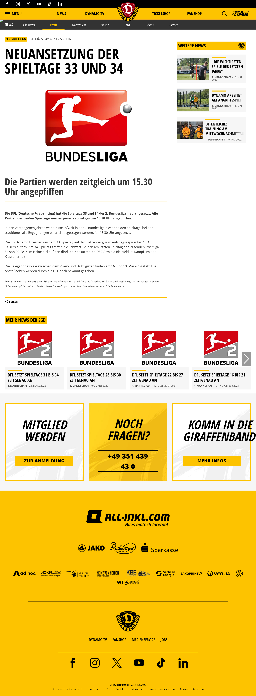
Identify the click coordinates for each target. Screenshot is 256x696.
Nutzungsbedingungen (162, 689)
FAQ (108, 689)
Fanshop (194, 13)
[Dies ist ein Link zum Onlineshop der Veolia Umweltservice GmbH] (219, 573)
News (61, 13)
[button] (224, 13)
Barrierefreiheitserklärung (67, 689)
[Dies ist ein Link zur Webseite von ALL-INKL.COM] (128, 518)
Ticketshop (161, 13)
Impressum (93, 689)
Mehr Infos (211, 461)
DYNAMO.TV (94, 13)
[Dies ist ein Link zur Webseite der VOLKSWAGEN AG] (239, 573)
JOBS (164, 639)
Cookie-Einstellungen (192, 689)
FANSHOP (119, 639)
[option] (35, 359)
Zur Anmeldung (44, 461)
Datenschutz (137, 689)
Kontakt (120, 689)
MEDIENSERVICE (143, 639)
